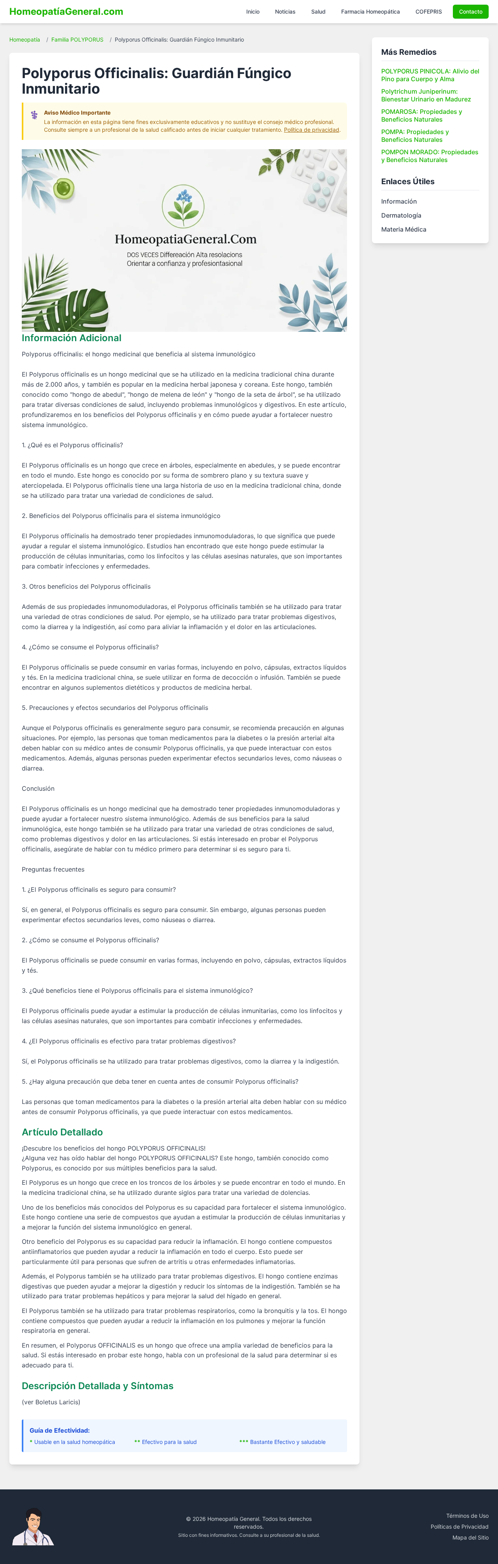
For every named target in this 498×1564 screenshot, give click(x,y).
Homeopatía (24, 39)
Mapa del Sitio (470, 1537)
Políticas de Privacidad (460, 1526)
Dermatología (401, 215)
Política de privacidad (311, 129)
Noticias (285, 11)
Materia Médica (403, 229)
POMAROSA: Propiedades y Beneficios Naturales (421, 115)
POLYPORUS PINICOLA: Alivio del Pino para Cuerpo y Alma (430, 75)
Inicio (253, 11)
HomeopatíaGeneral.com (66, 11)
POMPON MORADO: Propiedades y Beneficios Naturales (430, 156)
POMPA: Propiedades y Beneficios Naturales (415, 135)
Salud (318, 11)
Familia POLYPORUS (77, 39)
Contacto (470, 11)
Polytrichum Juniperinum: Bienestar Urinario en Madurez (426, 95)
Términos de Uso (467, 1515)
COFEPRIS (429, 11)
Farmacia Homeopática (370, 11)
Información (399, 201)
